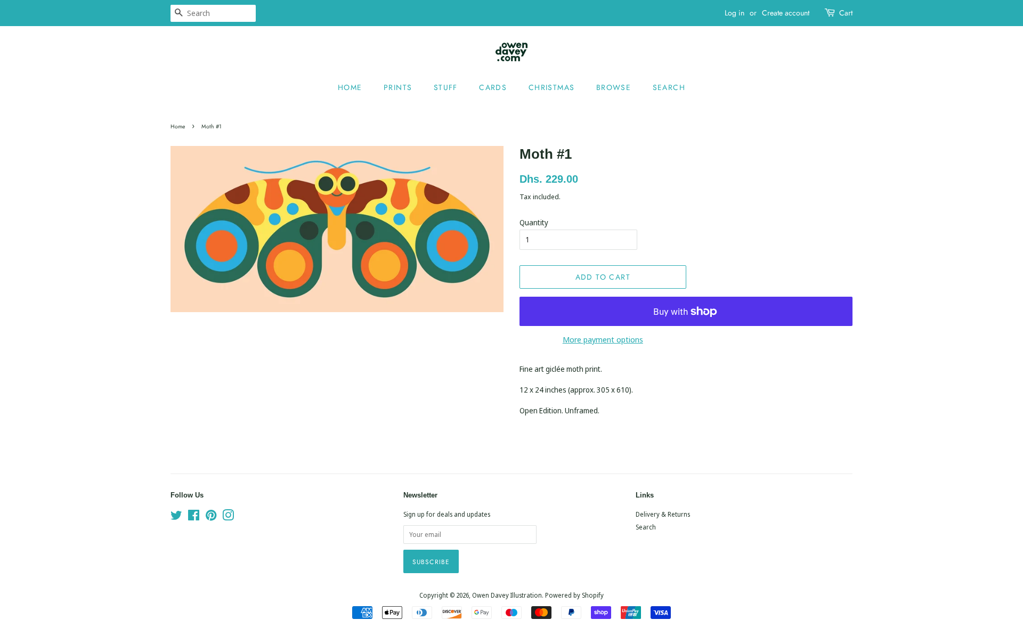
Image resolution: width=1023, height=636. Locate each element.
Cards (493, 87)
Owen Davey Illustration (507, 595)
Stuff (446, 87)
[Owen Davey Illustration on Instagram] (228, 517)
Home (350, 87)
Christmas (552, 87)
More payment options (603, 339)
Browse (613, 87)
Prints (398, 87)
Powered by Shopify (574, 595)
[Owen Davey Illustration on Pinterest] (211, 517)
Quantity (533, 222)
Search (669, 87)
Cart (845, 12)
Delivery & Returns (663, 514)
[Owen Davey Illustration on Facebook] (194, 517)
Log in (734, 12)
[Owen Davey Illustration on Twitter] (176, 517)
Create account (785, 12)
